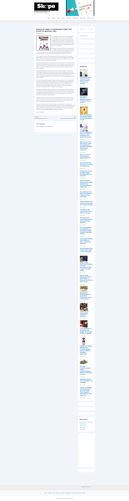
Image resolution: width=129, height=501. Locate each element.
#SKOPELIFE (62, 492)
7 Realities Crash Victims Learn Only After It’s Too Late (85, 211)
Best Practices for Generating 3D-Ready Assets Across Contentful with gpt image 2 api (86, 184)
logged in (43, 126)
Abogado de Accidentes (85, 486)
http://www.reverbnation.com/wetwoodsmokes (53, 109)
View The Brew (82, 429)
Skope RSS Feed (83, 426)
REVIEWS (57, 492)
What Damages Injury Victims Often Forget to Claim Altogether (86, 250)
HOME (45, 492)
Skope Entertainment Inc (42, 11)
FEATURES (50, 492)
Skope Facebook (83, 424)
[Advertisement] (87, 450)
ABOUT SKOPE (75, 492)
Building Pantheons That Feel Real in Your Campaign (86, 381)
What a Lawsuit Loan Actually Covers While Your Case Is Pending (86, 203)
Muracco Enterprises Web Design (86, 422)
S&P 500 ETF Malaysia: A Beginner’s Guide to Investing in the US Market (85, 99)
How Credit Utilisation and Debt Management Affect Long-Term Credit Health (86, 267)
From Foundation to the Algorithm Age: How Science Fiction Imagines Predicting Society (86, 231)
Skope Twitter (82, 427)
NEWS (53, 492)
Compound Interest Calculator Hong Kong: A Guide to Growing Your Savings (85, 81)
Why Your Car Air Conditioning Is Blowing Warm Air (85, 156)
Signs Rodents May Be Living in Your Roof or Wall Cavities (86, 164)
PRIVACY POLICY (82, 492)
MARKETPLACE (68, 492)
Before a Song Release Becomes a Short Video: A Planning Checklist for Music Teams (86, 279)
